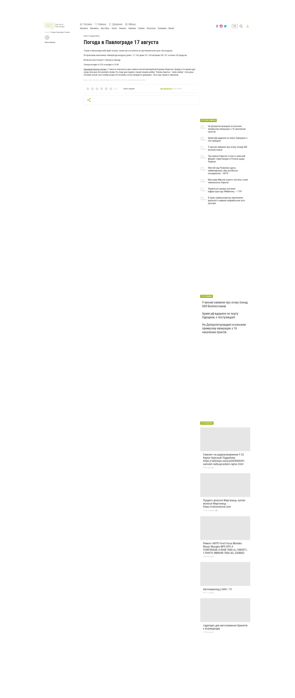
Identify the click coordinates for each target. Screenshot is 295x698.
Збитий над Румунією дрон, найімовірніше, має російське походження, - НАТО (223, 170)
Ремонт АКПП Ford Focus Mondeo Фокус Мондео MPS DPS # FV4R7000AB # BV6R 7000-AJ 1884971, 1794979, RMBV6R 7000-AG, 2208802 (225, 548)
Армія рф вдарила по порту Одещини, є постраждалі (220, 315)
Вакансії (171, 28)
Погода (114, 28)
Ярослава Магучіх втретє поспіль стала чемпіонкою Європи (228, 181)
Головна (87, 24)
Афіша (132, 24)
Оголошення (162, 28)
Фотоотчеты (151, 28)
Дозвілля (141, 28)
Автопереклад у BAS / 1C (217, 589)
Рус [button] (234, 26)
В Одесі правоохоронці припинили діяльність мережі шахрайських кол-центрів (226, 200)
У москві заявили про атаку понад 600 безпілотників (225, 304)
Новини (102, 24)
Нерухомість (94, 28)
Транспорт (122, 28)
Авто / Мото (105, 28)
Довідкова (132, 28)
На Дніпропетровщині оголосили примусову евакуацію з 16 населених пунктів (227, 129)
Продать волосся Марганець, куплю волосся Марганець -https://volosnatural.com (224, 503)
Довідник (117, 24)
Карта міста (84, 28)
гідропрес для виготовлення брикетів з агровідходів (225, 627)
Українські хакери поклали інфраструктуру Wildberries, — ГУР (225, 190)
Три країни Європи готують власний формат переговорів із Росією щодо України (226, 159)
